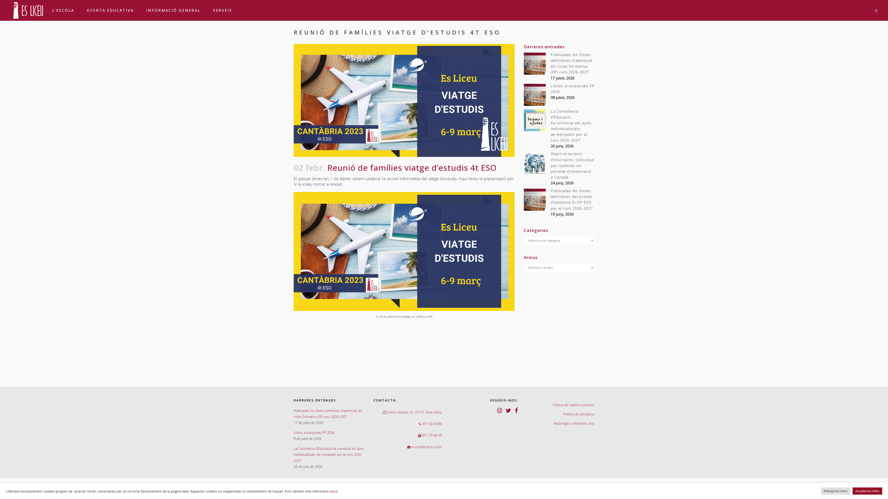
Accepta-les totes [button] (867, 491)
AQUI (334, 491)
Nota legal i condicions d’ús (574, 423)
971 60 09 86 (431, 424)
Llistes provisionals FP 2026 (314, 432)
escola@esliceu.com (426, 447)
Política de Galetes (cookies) (573, 405)
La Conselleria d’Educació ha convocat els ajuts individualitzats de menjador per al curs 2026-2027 (329, 454)
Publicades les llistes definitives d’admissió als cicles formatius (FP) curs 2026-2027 (328, 413)
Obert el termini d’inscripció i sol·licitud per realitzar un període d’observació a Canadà (572, 165)
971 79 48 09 (431, 435)
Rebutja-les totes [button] (836, 491)
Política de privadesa (578, 414)
